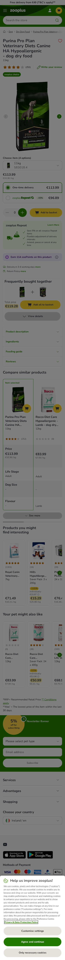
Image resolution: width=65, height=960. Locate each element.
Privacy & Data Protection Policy (21, 922)
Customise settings (32, 931)
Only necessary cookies (32, 952)
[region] (32, 918)
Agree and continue (32, 942)
